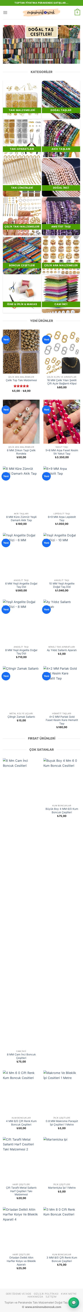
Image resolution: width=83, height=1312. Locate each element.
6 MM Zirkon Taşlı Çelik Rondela (21, 452)
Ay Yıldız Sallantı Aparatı (62, 650)
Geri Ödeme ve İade (18, 1293)
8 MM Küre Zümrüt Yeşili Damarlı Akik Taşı (21, 518)
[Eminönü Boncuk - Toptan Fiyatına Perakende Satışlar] (41, 12)
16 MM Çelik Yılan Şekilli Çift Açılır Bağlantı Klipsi (61, 382)
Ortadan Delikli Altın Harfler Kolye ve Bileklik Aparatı (21, 1261)
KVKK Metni (68, 1293)
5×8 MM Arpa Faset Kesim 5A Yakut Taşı (62, 452)
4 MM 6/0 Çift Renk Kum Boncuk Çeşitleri (21, 1122)
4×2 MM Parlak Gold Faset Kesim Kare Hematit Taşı (62, 720)
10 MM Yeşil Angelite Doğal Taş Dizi (62, 585)
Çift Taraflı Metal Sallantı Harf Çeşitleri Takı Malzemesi (21, 1191)
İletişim (51, 1296)
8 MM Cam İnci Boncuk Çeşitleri (21, 1056)
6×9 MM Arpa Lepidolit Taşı (62, 518)
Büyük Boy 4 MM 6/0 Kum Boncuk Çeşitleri (62, 810)
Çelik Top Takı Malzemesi (21, 380)
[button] (5, 12)
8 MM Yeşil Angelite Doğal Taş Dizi (21, 652)
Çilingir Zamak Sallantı (21, 716)
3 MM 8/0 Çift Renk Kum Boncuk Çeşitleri (62, 1259)
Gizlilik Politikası (46, 1293)
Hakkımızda (35, 1296)
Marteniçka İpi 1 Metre (62, 1187)
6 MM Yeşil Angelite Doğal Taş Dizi (21, 585)
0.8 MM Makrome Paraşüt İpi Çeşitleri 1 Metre (62, 1122)
